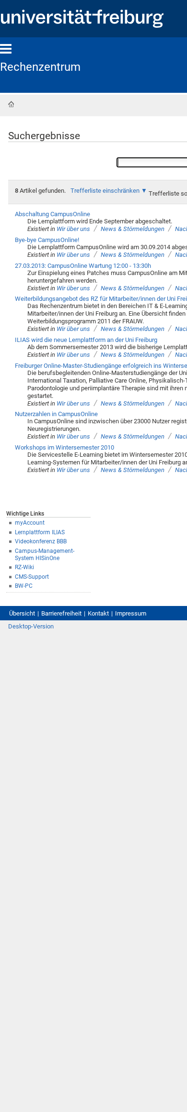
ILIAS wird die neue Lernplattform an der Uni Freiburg (86, 339)
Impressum (130, 613)
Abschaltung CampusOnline (52, 214)
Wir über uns (73, 228)
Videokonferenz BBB (41, 541)
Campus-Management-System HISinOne (44, 555)
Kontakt (98, 613)
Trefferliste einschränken (105, 190)
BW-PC (24, 586)
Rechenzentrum (40, 67)
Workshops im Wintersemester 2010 (64, 447)
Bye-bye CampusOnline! (47, 239)
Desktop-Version (31, 626)
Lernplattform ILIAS (40, 532)
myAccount (30, 522)
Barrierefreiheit (61, 613)
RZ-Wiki (24, 567)
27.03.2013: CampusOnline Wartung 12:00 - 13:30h (83, 265)
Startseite (11, 104)
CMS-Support (32, 576)
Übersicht (22, 613)
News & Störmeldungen (132, 228)
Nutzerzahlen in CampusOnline (56, 414)
